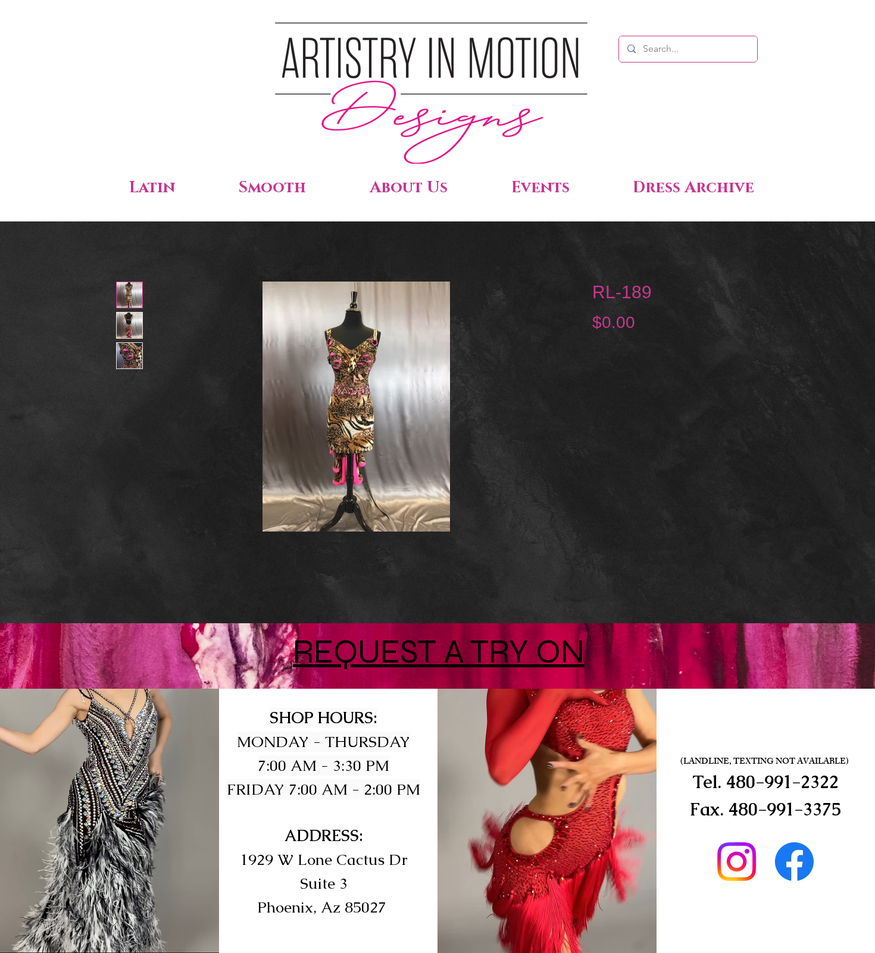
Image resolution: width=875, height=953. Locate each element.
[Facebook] (794, 862)
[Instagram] (736, 862)
